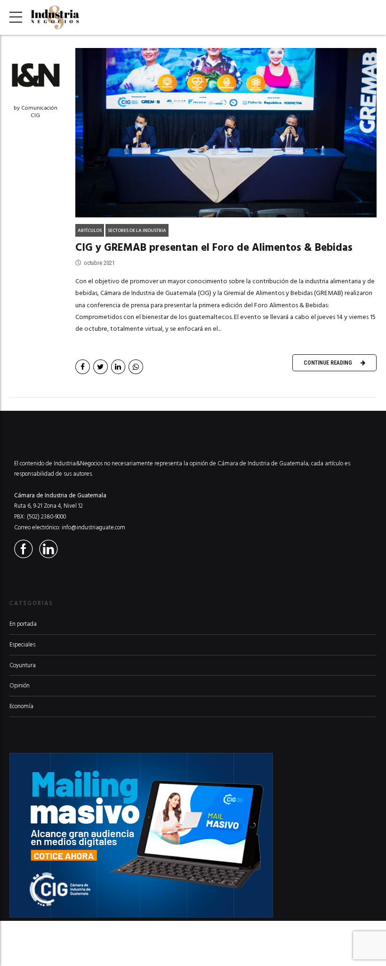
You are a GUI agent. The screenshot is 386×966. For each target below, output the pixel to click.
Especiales (22, 644)
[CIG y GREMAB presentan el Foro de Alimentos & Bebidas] (226, 132)
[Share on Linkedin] (118, 366)
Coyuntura (22, 665)
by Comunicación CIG (35, 112)
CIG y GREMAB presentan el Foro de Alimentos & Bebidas (214, 247)
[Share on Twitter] (100, 366)
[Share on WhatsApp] (136, 366)
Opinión (19, 685)
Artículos (90, 230)
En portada (23, 624)
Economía (21, 706)
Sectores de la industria (137, 230)
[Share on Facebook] (82, 366)
